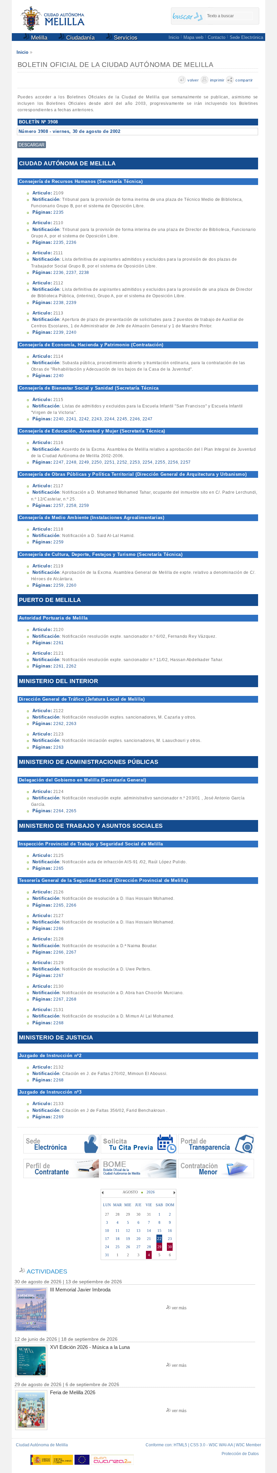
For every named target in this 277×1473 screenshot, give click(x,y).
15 (159, 1231)
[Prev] (103, 1192)
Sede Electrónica (246, 37)
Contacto (216, 37)
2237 (71, 272)
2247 (148, 419)
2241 (71, 419)
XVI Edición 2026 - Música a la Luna (90, 1347)
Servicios (124, 37)
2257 (185, 462)
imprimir (217, 80)
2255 (160, 462)
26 (128, 1247)
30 (170, 1247)
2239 (71, 302)
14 (149, 1231)
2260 (71, 585)
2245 (122, 419)
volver (193, 80)
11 (118, 1231)
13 (138, 1231)
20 (138, 1239)
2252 (122, 462)
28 (149, 1247)
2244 (109, 419)
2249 (84, 462)
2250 (97, 462)
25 (118, 1247)
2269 (58, 1117)
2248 (71, 462)
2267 (71, 952)
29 (159, 1247)
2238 (84, 272)
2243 (97, 419)
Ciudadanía (80, 37)
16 (170, 1231)
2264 (58, 811)
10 (107, 1231)
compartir (244, 80)
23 (170, 1239)
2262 (71, 666)
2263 (71, 723)
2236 (71, 242)
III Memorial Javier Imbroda (80, 1289)
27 (138, 1247)
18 (118, 1239)
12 (128, 1231)
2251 (109, 462)
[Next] (173, 1192)
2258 (71, 505)
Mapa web (193, 37)
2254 (148, 462)
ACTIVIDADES (47, 1271)
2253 (135, 462)
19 (128, 1239)
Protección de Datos (240, 1453)
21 (149, 1239)
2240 (71, 332)
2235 (58, 212)
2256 (173, 462)
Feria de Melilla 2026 (72, 1392)
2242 (84, 419)
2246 (135, 419)
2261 (58, 642)
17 (107, 1239)
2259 (84, 505)
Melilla (38, 37)
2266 (71, 905)
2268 (71, 999)
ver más (179, 1308)
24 (107, 1247)
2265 (71, 811)
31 (107, 1255)
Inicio (174, 37)
